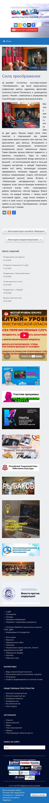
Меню (8, 41)
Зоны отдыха (11, 706)
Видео (8, 725)
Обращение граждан (14, 653)
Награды (9, 617)
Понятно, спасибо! (38, 795)
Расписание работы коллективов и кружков (23, 674)
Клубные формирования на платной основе (24, 679)
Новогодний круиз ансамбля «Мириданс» (25, 231)
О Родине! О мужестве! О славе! (16, 257)
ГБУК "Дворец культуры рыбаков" (28, 786)
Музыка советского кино (12, 289)
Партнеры (10, 645)
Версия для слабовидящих (26, 29)
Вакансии (10, 640)
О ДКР (8, 612)
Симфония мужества (11, 298)
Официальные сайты (14, 642)
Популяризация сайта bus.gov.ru (19, 733)
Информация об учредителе (18, 632)
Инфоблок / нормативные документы (21, 622)
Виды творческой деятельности (19, 672)
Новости (9, 720)
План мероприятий (14, 728)
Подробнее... (7, 800)
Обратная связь (12, 658)
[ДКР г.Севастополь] (24, 12)
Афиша (9, 730)
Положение (10, 677)
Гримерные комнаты (14, 698)
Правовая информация (15, 619)
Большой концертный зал (16, 693)
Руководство (11, 614)
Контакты (10, 655)
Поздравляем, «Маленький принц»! (16, 265)
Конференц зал (12, 701)
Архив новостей (12, 723)
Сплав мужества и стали (12, 273)
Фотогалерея (11, 637)
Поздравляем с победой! (13, 281)
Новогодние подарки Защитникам (24, 239)
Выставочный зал (13, 704)
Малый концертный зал (15, 696)
